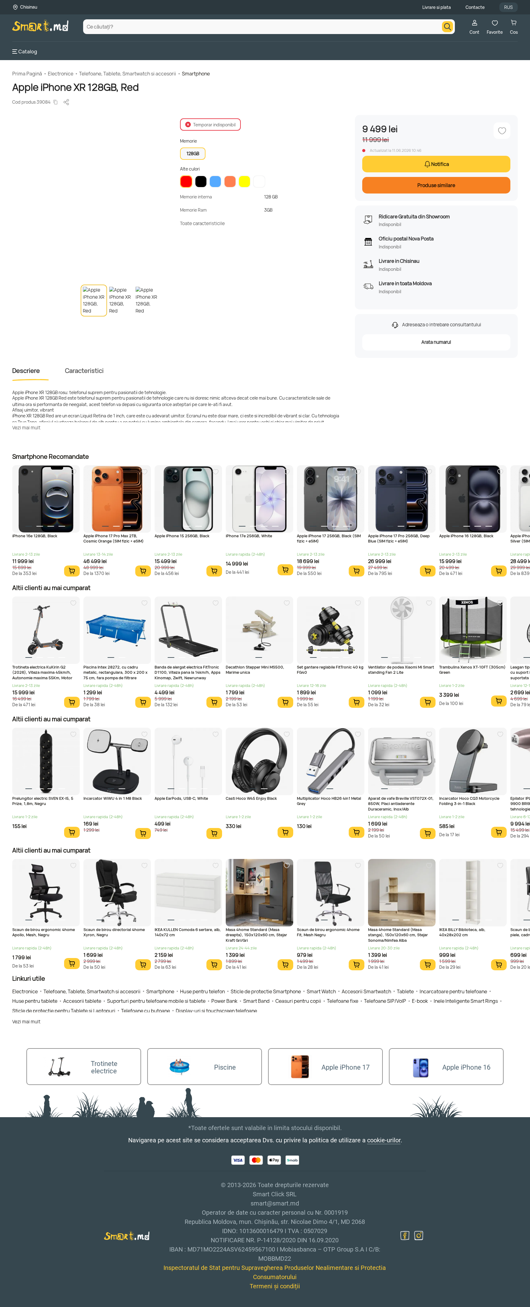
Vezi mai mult (26, 427)
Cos (514, 32)
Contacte (475, 7)
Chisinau (28, 7)
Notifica (440, 164)
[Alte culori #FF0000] (186, 181)
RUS (508, 7)
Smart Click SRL (47, 1303)
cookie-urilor (384, 1140)
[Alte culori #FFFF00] (244, 181)
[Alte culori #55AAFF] (215, 181)
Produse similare (436, 185)
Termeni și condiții (275, 1286)
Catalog (27, 51)
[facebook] (404, 1235)
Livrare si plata (436, 7)
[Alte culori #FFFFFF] (259, 181)
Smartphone (196, 73)
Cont (474, 32)
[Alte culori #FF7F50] (230, 181)
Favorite (495, 32)
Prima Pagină (27, 73)
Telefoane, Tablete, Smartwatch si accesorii (127, 73)
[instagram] (418, 1235)
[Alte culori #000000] (201, 181)
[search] (447, 26)
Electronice (60, 73)
